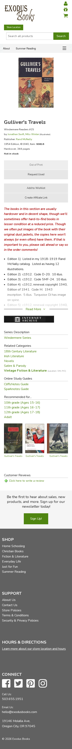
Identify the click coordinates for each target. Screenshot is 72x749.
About (6, 48)
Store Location (14, 27)
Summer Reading (26, 48)
